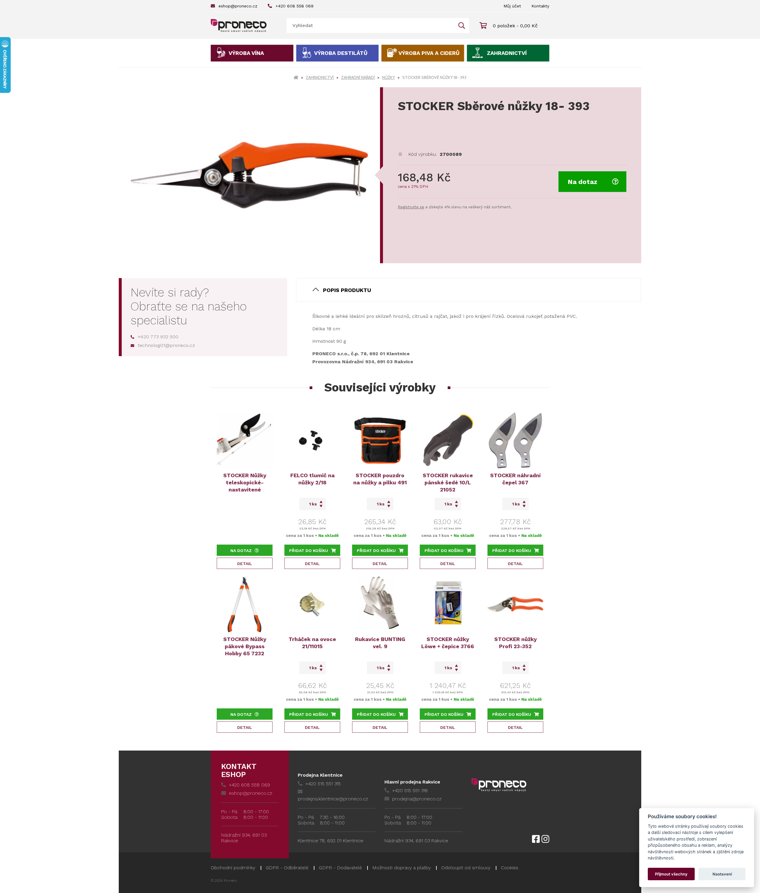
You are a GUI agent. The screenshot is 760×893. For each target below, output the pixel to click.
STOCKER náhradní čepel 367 (515, 479)
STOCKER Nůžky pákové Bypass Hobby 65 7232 (244, 646)
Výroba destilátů (341, 53)
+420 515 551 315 (323, 783)
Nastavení (722, 874)
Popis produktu (347, 290)
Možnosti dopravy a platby (401, 867)
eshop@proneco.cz (237, 6)
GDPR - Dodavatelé (340, 867)
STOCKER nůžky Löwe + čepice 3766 (447, 642)
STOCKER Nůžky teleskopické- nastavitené (244, 482)
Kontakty (540, 6)
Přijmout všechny (671, 874)
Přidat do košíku (308, 550)
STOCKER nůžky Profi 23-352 (515, 642)
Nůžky (388, 77)
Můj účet (512, 6)
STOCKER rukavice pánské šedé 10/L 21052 (448, 482)
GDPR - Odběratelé (287, 867)
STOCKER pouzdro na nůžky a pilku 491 (380, 479)
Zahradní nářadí (358, 77)
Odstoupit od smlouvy (465, 867)
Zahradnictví (507, 53)
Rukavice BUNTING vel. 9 (380, 642)
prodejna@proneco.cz (416, 799)
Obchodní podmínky (233, 867)
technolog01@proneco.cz (166, 345)
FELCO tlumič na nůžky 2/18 (312, 479)
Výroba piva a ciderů (429, 53)
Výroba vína (246, 53)
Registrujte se (411, 207)
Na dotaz (582, 181)
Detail (244, 563)
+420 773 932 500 (158, 337)
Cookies (509, 867)
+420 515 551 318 (410, 790)
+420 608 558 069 (295, 6)
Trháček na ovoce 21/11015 (312, 642)
